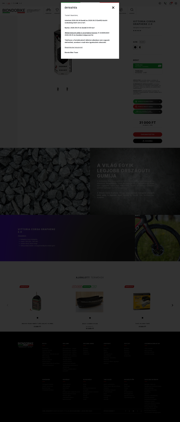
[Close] (113, 7)
